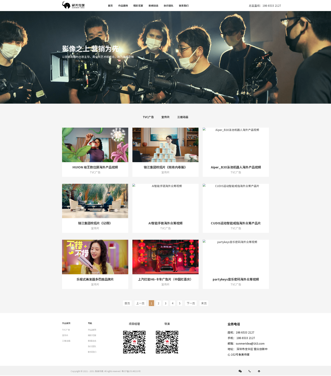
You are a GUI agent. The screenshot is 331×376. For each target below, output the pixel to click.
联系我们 (184, 5)
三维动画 (182, 117)
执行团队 (168, 5)
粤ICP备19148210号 (131, 371)
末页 (204, 303)
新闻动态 (153, 5)
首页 (110, 5)
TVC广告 (148, 117)
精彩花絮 (138, 5)
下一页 (191, 303)
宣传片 (165, 117)
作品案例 (123, 5)
